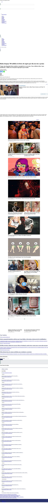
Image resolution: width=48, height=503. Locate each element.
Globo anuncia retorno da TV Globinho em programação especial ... (12, 480)
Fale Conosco (4, 501)
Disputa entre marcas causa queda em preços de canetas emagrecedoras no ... (13, 400)
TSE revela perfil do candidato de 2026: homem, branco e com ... (11, 448)
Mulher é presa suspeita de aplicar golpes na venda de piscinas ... (11, 440)
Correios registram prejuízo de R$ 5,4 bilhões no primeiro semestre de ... (12, 452)
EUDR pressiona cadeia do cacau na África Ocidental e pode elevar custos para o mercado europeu (24, 345)
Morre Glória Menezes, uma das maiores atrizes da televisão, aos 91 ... (12, 432)
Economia (3, 19)
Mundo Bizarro (4, 22)
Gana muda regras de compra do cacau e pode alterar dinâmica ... (11, 468)
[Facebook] (1, 71)
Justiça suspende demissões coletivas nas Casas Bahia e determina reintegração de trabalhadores (23, 339)
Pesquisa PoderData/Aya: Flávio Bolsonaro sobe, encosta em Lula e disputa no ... (14, 488)
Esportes (3, 20)
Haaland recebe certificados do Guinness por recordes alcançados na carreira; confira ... (15, 472)
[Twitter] (2, 71)
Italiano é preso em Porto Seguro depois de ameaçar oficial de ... (11, 408)
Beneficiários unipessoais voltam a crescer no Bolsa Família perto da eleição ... (13, 396)
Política (3, 18)
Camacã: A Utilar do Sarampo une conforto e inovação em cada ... (11, 436)
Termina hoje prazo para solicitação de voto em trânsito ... (10, 424)
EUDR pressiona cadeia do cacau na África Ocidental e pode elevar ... (12, 428)
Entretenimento (4, 21)
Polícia (3, 17)
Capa (2, 16)
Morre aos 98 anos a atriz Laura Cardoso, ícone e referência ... (11, 456)
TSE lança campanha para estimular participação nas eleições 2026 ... (12, 420)
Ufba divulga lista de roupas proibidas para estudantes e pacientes (16, 352)
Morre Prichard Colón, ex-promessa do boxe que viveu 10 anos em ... (12, 476)
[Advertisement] (24, 26)
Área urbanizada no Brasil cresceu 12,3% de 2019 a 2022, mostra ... (12, 464)
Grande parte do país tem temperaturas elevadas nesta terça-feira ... (12, 460)
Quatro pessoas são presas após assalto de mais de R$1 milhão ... (11, 404)
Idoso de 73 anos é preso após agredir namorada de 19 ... (10, 484)
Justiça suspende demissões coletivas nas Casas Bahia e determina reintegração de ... (14, 416)
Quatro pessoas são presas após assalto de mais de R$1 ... (8, 497)
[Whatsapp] (4, 71)
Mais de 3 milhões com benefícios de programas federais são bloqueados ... (13, 412)
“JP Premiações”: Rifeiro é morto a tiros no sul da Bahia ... (10, 492)
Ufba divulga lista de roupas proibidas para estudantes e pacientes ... (12, 444)
